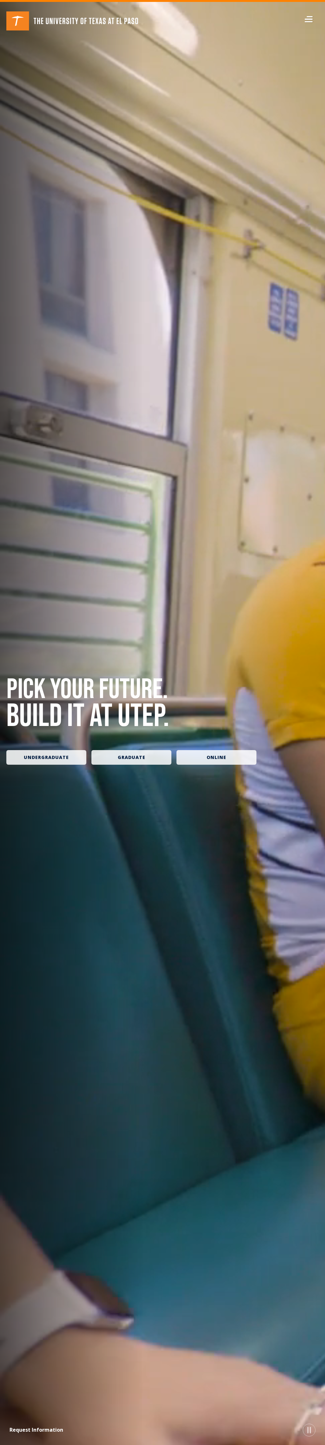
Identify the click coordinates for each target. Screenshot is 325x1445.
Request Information (36, 1429)
